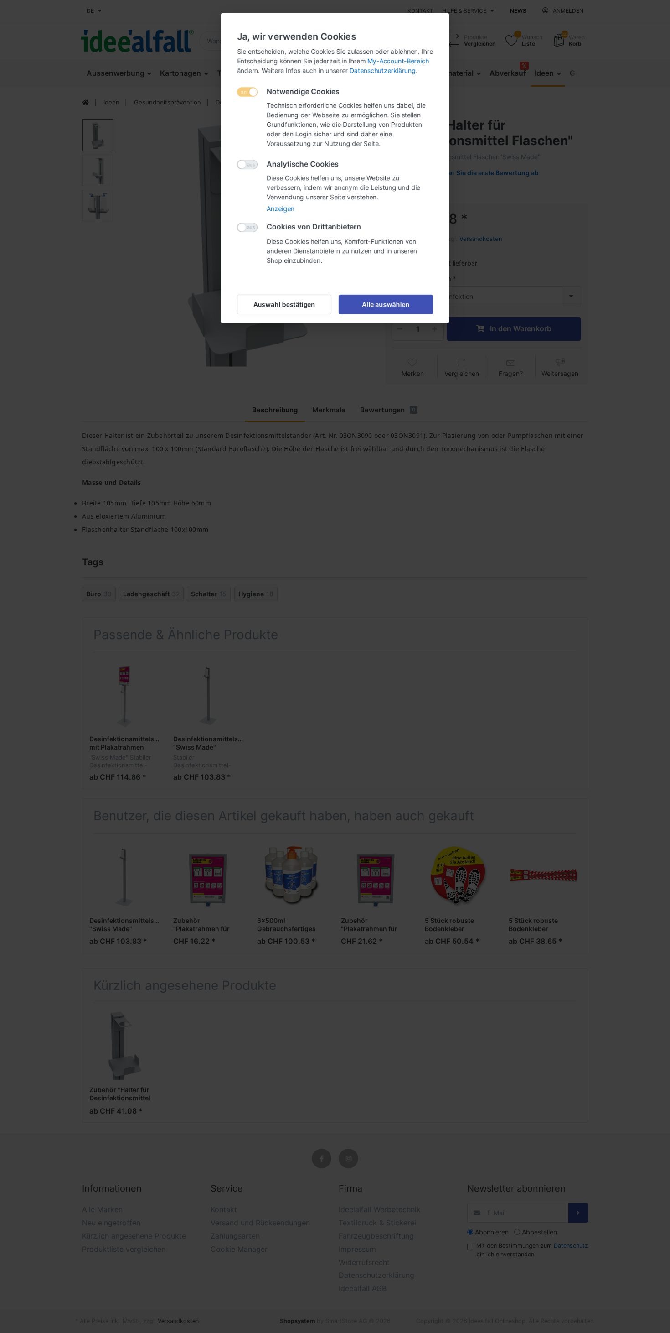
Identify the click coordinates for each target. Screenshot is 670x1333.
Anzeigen (280, 209)
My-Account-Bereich (398, 61)
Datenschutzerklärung (383, 70)
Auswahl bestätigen (284, 304)
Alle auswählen (386, 304)
